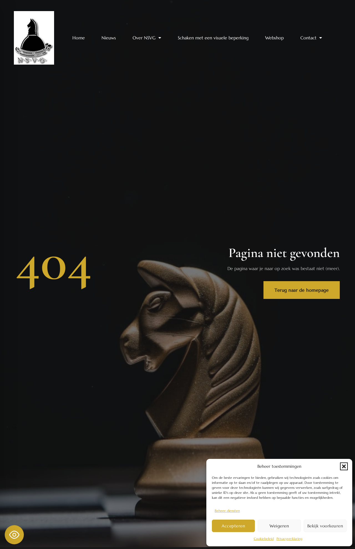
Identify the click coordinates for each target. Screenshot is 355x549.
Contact (308, 37)
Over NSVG (144, 37)
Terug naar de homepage (302, 290)
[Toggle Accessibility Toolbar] (14, 535)
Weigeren (279, 525)
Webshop (274, 37)
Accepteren (233, 525)
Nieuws (109, 37)
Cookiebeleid (264, 539)
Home (78, 37)
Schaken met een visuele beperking (213, 37)
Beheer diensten (227, 511)
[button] (344, 466)
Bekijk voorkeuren (325, 525)
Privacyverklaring (289, 539)
